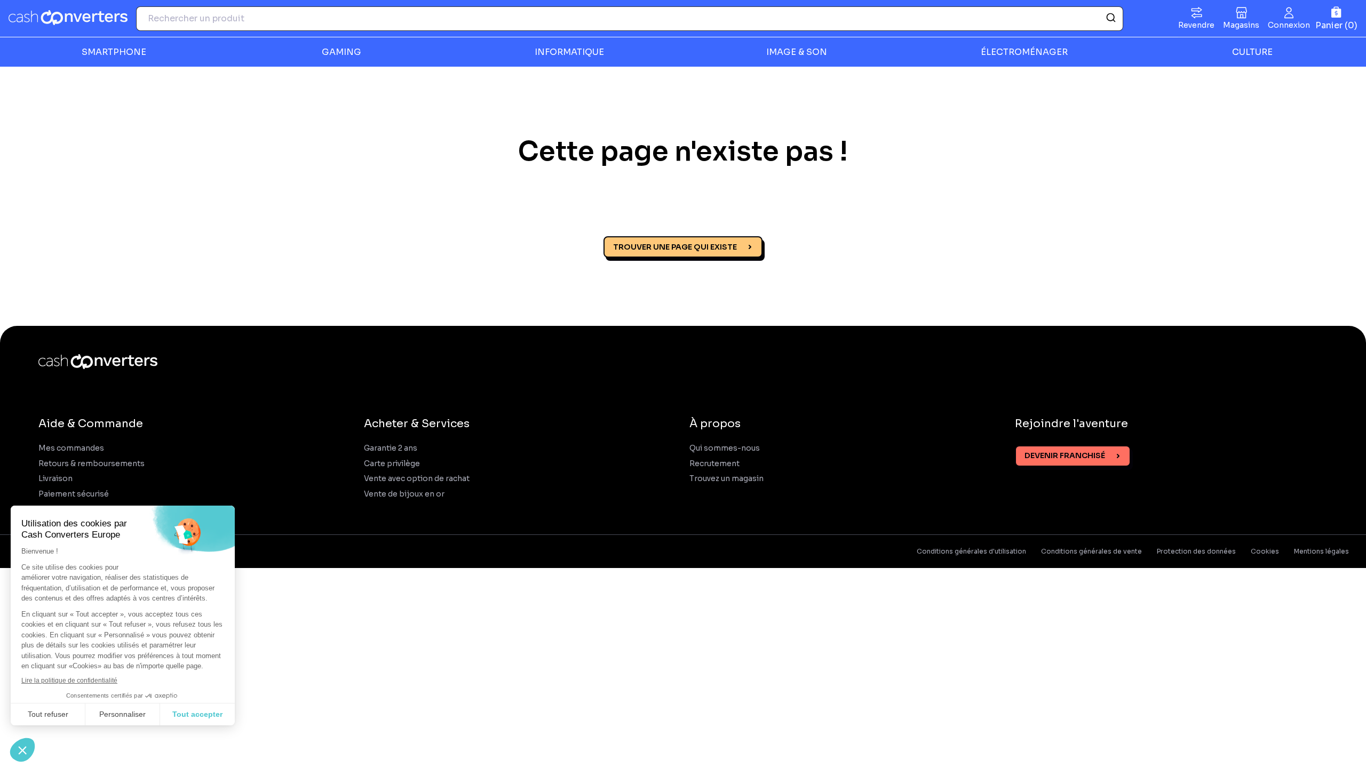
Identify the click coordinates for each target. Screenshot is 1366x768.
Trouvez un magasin (726, 478)
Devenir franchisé (1064, 455)
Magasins (1241, 25)
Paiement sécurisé (73, 494)
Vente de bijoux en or (404, 494)
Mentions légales (1321, 551)
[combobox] (629, 18)
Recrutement (714, 463)
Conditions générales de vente (1091, 551)
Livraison (55, 478)
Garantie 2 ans (390, 448)
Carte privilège (392, 463)
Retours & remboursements (91, 463)
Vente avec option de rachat (417, 478)
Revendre (1196, 25)
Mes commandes (71, 448)
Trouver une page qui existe (675, 247)
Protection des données (1196, 551)
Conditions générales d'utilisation (971, 551)
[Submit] (1110, 18)
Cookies (1265, 551)
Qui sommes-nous (724, 448)
